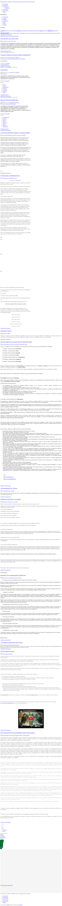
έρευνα (32, 30)
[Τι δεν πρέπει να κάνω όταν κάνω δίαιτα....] (10, 645)
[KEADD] (2, 836)
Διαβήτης (3, 30)
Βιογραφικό (5, 5)
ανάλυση (5, 88)
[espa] (2, 838)
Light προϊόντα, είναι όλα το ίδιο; (9, 38)
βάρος (41, 30)
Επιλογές (8, 30)
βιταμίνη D (45, 30)
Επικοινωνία (5, 10)
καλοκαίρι (23, 33)
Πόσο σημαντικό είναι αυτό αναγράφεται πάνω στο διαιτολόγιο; (17, 732)
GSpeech (21, 905)
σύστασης (50, 33)
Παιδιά (19, 30)
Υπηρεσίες (7, 8)
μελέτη (44, 33)
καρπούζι (27, 33)
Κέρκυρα (12, 30)
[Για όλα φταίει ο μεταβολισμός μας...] (8, 178)
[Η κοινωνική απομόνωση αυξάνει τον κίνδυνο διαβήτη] (13, 135)
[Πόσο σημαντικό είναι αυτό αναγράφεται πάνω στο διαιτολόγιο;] (15, 735)
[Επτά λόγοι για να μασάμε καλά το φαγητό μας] (10, 577)
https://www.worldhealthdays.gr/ (9, 478)
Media (4, 12)
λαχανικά (36, 33)
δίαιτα (50, 30)
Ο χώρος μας (6, 6)
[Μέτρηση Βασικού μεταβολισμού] (8, 104)
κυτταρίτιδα (31, 33)
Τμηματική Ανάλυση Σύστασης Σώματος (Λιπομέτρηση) (15, 55)
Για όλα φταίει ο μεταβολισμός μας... (10, 175)
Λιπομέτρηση (4, 70)
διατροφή (5, 32)
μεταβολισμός (6, 117)
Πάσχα (15, 30)
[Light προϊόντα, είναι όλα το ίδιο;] (8, 41)
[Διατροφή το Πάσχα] (5, 333)
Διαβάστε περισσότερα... (5, 51)
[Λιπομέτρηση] (3, 73)
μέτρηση (5, 118)
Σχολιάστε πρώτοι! (4, 64)
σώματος (55, 33)
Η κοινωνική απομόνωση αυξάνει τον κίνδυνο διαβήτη (15, 132)
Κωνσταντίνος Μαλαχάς (14, 57)
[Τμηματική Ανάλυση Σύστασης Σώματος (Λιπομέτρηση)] (12, 58)
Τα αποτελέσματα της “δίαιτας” (8, 488)
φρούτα (7, 34)
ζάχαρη (11, 33)
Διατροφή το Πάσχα (5, 331)
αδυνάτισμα (37, 30)
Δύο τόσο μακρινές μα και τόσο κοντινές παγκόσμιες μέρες (16, 342)
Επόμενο (5, 830)
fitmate (4, 120)
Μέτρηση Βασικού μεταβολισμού (9, 100)
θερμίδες (19, 33)
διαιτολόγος (55, 30)
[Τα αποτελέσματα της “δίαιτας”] (7, 491)
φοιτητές (58, 33)
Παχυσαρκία (23, 30)
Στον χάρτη (5, 9)
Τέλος (4, 831)
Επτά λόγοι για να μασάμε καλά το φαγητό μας (13, 575)
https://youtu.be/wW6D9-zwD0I (6, 703)
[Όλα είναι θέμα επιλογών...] (6, 653)
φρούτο (10, 34)
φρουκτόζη (2, 34)
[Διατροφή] (3, 837)
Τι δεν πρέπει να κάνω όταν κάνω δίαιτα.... (11, 642)
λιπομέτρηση (40, 33)
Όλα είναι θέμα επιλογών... (7, 651)
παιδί (47, 33)
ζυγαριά (15, 33)
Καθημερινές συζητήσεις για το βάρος (10, 499)
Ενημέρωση (5, 4)
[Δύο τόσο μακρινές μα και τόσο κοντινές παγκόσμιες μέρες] (13, 344)
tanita (4, 92)
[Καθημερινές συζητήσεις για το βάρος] (9, 501)
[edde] (2, 835)
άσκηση (28, 30)
